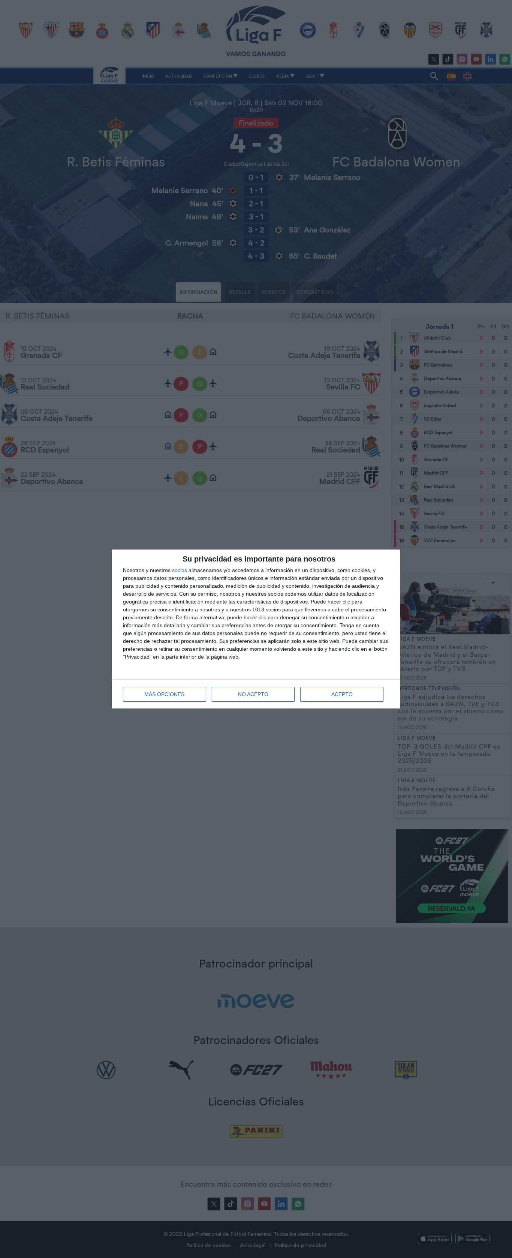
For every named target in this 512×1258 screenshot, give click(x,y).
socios (179, 570)
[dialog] (256, 629)
